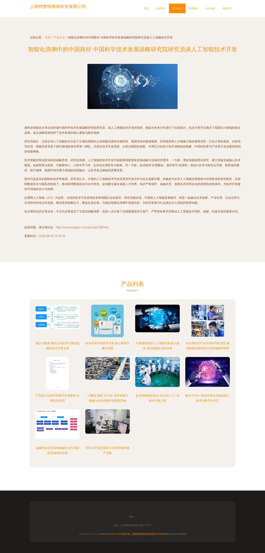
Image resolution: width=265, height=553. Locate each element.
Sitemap (182, 534)
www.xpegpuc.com (110, 534)
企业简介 (160, 8)
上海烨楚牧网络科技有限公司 (145, 534)
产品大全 (177, 8)
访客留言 (227, 8)
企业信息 (210, 8)
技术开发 (125, 534)
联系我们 (193, 8)
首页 (146, 8)
